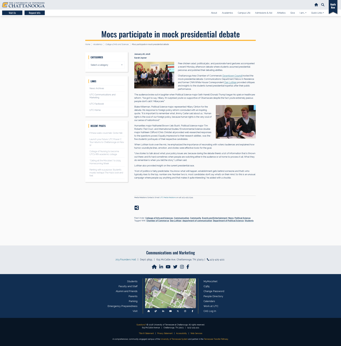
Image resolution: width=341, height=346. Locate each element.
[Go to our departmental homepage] (154, 267)
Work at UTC (211, 306)
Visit (135, 311)
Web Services (196, 333)
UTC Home (95, 110)
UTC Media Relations (168, 197)
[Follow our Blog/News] (156, 311)
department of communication (197, 221)
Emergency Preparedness (122, 306)
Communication (181, 218)
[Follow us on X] (178, 311)
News (231, 218)
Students (249, 221)
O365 (207, 286)
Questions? (141, 325)
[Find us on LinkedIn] (161, 267)
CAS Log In (210, 311)
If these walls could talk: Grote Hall (106, 133)
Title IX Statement (146, 333)
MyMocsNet (210, 281)
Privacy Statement (164, 333)
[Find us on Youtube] (170, 311)
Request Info (34, 13)
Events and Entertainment (214, 218)
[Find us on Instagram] (182, 267)
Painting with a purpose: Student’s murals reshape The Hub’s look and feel (106, 172)
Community (195, 218)
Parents (133, 296)
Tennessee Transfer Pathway (216, 339)
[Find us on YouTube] (168, 267)
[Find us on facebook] (187, 267)
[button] (323, 5)
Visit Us (12, 13)
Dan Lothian (175, 221)
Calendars (209, 301)
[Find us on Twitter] (175, 267)
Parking (133, 301)
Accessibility (181, 333)
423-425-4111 (217, 259)
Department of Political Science (228, 221)
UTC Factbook (97, 104)
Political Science (243, 218)
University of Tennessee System (174, 339)
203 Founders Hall (125, 259)
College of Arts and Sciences (159, 218)
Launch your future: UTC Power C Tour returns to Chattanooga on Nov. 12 (107, 142)
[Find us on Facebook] (192, 311)
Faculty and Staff (128, 286)
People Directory (213, 296)
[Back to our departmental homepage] (148, 311)
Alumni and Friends (126, 291)
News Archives (97, 88)
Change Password (214, 291)
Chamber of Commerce (157, 221)
